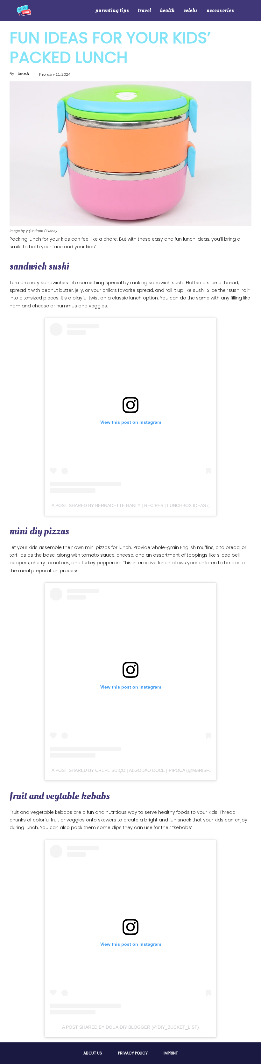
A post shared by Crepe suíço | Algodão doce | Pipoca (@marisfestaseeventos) (150, 770)
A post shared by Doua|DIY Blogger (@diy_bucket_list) (130, 1027)
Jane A (23, 73)
